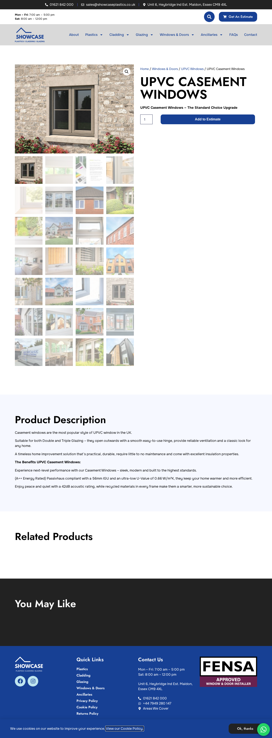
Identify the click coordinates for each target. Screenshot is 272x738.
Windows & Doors (174, 34)
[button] (126, 71)
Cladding (116, 34)
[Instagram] (33, 681)
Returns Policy (87, 713)
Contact (250, 34)
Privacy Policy (87, 701)
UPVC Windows (192, 69)
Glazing (142, 34)
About (74, 34)
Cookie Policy (87, 707)
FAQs (233, 34)
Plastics (91, 34)
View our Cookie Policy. (124, 728)
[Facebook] (20, 681)
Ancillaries (209, 34)
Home (144, 69)
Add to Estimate (208, 119)
